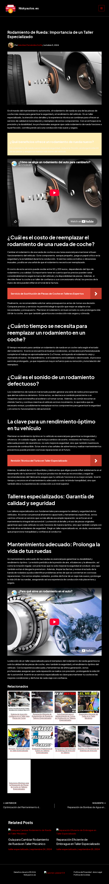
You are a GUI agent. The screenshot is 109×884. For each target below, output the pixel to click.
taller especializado (18, 849)
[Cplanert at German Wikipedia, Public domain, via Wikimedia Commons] (54, 872)
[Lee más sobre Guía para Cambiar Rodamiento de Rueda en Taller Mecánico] (30, 831)
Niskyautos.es (29, 8)
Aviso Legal (97, 872)
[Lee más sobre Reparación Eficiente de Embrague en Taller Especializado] (78, 831)
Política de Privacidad (83, 872)
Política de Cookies (82, 875)
